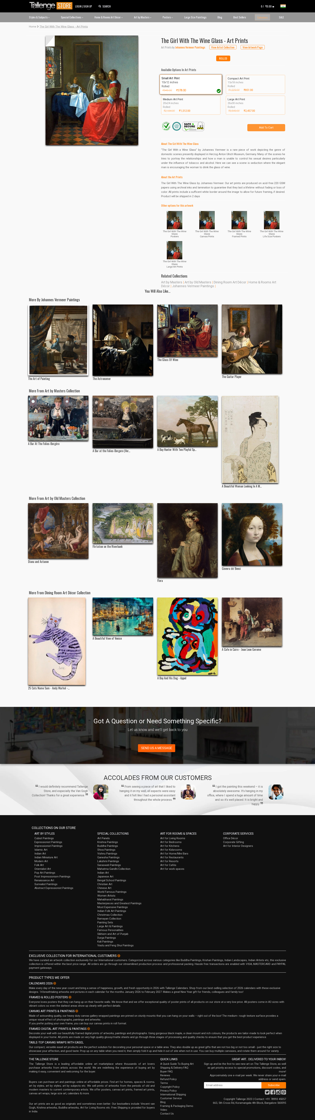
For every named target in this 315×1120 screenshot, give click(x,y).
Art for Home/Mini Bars (174, 853)
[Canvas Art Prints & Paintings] (76, 1011)
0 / (266, 6)
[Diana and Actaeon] (58, 531)
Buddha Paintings (107, 846)
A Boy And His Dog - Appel (171, 678)
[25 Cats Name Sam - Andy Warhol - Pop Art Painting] (58, 641)
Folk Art (39, 865)
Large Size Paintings (195, 17)
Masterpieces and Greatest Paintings (119, 903)
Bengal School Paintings (111, 880)
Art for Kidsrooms (171, 849)
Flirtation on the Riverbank (107, 546)
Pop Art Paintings (44, 872)
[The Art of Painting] (58, 340)
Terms (164, 1083)
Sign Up (87, 6)
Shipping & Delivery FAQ (174, 1067)
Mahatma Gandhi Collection (113, 869)
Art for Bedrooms (171, 842)
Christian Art (104, 884)
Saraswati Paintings (109, 865)
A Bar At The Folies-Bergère (43, 444)
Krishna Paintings (107, 842)
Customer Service (171, 1098)
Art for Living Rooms (172, 838)
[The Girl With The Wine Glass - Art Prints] (92, 90)
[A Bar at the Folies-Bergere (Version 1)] (123, 422)
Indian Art (40, 853)
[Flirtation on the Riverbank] (123, 523)
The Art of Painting (39, 379)
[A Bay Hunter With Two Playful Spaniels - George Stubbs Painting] (187, 421)
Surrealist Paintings (45, 884)
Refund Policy (168, 1079)
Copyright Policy (170, 1086)
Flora (160, 580)
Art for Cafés (168, 865)
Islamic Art (40, 849)
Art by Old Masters (198, 282)
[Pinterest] (283, 1093)
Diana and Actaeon (38, 561)
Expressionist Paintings (48, 842)
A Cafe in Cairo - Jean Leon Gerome (241, 649)
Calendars (262, 17)
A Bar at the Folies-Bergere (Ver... (111, 451)
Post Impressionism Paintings (52, 876)
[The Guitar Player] (252, 339)
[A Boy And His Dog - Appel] (187, 636)
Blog (219, 17)
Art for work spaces (172, 869)
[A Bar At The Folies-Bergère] (58, 418)
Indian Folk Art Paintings (111, 911)
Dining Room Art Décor (230, 282)
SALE (281, 17)
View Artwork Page (253, 47)
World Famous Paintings (112, 891)
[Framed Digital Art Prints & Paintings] (88, 1028)
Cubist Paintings (44, 838)
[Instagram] (278, 1093)
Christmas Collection (109, 914)
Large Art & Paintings (110, 926)
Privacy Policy (168, 1090)
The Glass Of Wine (167, 360)
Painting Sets (105, 922)
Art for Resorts (169, 861)
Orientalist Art (42, 869)
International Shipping (173, 1094)
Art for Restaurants (172, 857)
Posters (167, 17)
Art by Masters (142, 17)
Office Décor (230, 838)
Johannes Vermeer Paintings (193, 286)
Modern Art (41, 861)
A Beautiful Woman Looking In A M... (242, 486)
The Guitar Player (232, 376)
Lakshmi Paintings (108, 861)
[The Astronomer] (123, 340)
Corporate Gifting (233, 842)
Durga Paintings (106, 937)
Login (78, 6)
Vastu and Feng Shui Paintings (115, 945)
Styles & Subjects (38, 17)
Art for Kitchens (169, 846)
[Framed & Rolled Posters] (70, 997)
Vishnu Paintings (107, 853)
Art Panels (103, 838)
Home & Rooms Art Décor (107, 17)
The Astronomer (102, 379)
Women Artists (106, 895)
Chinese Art (104, 888)
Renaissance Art (44, 880)
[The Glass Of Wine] (187, 331)
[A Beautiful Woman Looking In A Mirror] (252, 439)
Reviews (165, 1075)
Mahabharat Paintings (110, 899)
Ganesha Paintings (108, 857)
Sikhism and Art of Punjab (112, 934)
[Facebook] (272, 1093)
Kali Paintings (105, 941)
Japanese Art (105, 876)
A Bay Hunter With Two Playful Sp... (176, 449)
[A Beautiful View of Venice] (123, 616)
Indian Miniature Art (46, 857)
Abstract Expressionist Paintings (53, 888)
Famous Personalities (110, 930)
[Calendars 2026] (54, 983)
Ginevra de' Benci (231, 568)
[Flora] (187, 540)
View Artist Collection (222, 47)
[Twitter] (267, 1093)
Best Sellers (239, 17)
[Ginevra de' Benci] (252, 534)
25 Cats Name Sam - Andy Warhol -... (48, 688)
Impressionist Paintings (48, 846)
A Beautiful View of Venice (107, 638)
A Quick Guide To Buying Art (177, 1064)
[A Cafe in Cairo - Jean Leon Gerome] (252, 622)
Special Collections (71, 17)
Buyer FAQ (166, 1071)
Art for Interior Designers (238, 846)
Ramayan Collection (109, 918)
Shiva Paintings (106, 849)
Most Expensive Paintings (112, 907)
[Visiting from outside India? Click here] (118, 955)
